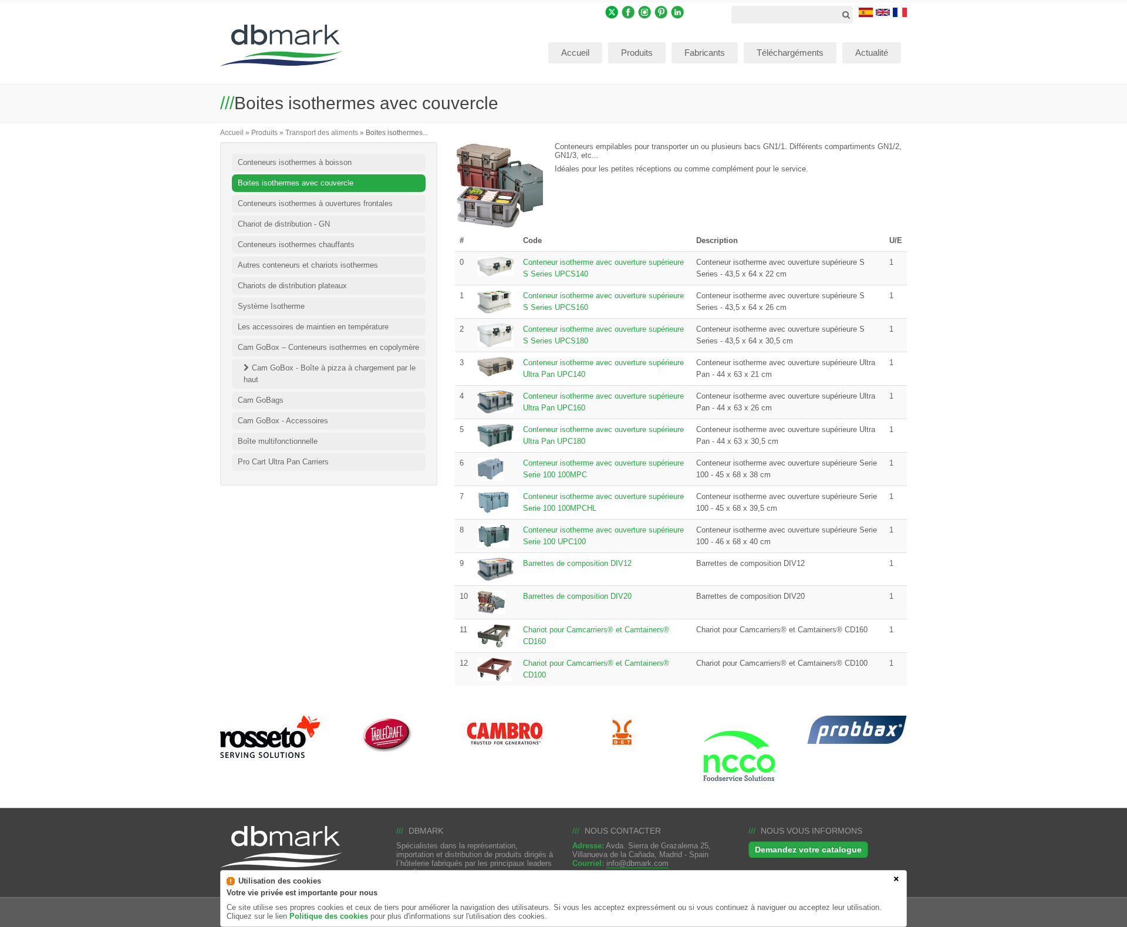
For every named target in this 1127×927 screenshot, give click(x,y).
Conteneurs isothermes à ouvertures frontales (315, 203)
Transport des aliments (321, 132)
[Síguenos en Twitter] (612, 11)
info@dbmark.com (637, 863)
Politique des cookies (328, 916)
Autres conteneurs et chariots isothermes (308, 265)
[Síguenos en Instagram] (645, 11)
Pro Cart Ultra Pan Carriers (283, 461)
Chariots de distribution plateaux (292, 285)
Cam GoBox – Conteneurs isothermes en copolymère (328, 347)
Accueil (232, 132)
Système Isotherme (271, 306)
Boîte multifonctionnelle (278, 441)
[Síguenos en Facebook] (628, 11)
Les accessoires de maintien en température (313, 326)
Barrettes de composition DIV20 (577, 596)
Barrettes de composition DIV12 (577, 563)
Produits (264, 132)
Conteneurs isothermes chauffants (296, 244)
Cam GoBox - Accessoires (283, 420)
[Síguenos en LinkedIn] (677, 11)
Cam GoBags (261, 400)
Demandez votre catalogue (808, 849)
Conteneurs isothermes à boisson (295, 162)
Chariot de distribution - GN (284, 224)
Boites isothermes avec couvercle (295, 182)
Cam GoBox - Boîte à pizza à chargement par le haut (330, 373)
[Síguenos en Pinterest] (661, 11)
